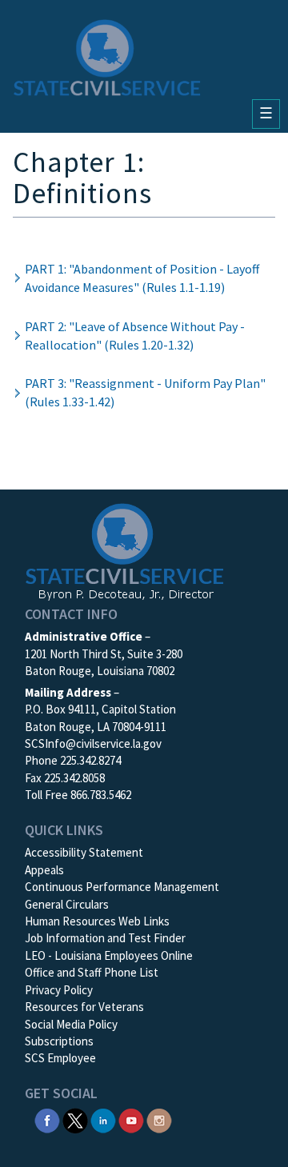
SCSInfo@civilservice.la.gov (93, 743)
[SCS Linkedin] (103, 1119)
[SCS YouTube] (131, 1119)
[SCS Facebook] (47, 1119)
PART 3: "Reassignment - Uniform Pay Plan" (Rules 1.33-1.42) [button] (145, 392)
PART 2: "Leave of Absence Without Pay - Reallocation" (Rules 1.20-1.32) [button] (135, 335)
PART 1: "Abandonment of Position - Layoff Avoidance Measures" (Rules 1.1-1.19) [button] (142, 278)
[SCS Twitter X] (75, 1119)
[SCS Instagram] (159, 1119)
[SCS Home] (107, 57)
